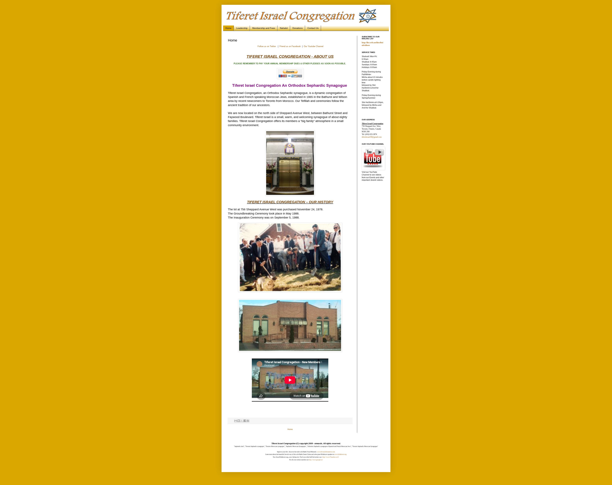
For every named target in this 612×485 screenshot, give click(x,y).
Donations (297, 28)
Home (228, 28)
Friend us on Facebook (290, 46)
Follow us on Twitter (267, 46)
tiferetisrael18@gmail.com (372, 137)
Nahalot (284, 28)
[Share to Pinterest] (247, 420)
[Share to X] (241, 420)
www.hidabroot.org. (341, 454)
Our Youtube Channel (313, 46)
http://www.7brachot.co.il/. (330, 457)
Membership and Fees (263, 28)
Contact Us (313, 28)
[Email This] (235, 420)
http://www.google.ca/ (316, 460)
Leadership (242, 28)
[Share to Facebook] (244, 420)
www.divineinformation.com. (326, 452)
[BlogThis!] (238, 420)
